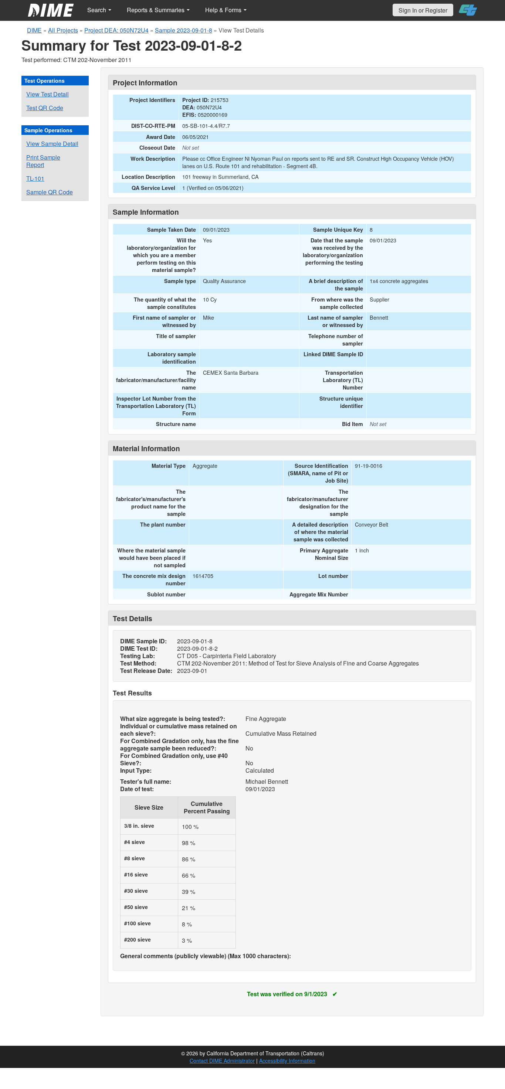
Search (97, 10)
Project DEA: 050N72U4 (116, 30)
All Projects (63, 30)
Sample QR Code (49, 192)
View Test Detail (47, 94)
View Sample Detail (52, 143)
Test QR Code (44, 107)
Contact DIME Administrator (222, 1060)
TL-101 (35, 178)
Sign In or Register (423, 10)
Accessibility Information (287, 1060)
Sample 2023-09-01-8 (183, 30)
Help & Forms (224, 10)
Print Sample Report (43, 161)
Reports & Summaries (156, 10)
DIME (34, 30)
